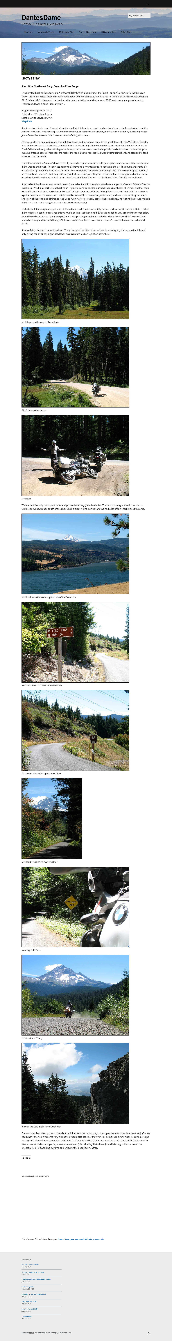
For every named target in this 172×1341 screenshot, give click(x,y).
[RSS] (148, 3)
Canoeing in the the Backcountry (34, 1294)
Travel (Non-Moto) (87, 32)
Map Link (27, 121)
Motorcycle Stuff (66, 32)
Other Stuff (126, 32)
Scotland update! (28, 1287)
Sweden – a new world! (30, 1265)
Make (31, 1332)
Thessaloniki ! (27, 1316)
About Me (28, 32)
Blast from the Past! (29, 1302)
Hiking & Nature (108, 32)
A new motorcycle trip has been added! (36, 1279)
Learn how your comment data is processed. (81, 1239)
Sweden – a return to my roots (33, 1272)
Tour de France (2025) (29, 1309)
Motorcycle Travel (45, 32)
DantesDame (41, 17)
